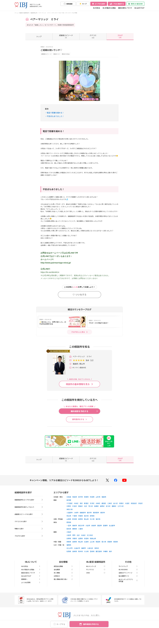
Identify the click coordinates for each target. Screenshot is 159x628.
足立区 (108, 506)
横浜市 (102, 512)
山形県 (98, 497)
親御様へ (24, 579)
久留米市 (77, 548)
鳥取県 (69, 541)
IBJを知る (96, 8)
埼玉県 (69, 516)
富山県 (86, 519)
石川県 (92, 519)
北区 (85, 506)
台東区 (98, 503)
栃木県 (86, 516)
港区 (81, 503)
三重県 (80, 528)
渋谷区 (140, 503)
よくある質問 (25, 582)
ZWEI (88, 572)
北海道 (69, 497)
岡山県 (80, 541)
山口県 (92, 541)
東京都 (69, 500)
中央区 (76, 503)
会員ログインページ (125, 572)
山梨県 (69, 519)
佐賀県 (69, 551)
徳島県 (98, 541)
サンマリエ (90, 569)
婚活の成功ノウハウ (125, 8)
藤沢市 (89, 512)
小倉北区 (90, 548)
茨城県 (80, 516)
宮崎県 (92, 551)
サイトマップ (123, 566)
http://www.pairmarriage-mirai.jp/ (56, 263)
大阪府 (69, 532)
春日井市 (81, 525)
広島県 (86, 541)
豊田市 (99, 525)
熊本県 (80, 551)
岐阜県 (69, 528)
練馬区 (102, 506)
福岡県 (69, 545)
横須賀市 (96, 512)
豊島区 (80, 506)
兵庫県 (69, 538)
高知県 (115, 541)
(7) (66, 36)
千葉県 (74, 516)
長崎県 (74, 551)
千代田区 (70, 503)
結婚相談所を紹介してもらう (24, 507)
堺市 (73, 535)
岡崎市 (74, 525)
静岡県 (74, 528)
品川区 (115, 503)
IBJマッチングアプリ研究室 (126, 580)
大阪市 (69, 535)
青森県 (74, 497)
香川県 (104, 541)
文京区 (92, 503)
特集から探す (19, 529)
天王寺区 (90, 535)
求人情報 (57, 572)
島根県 (74, 541)
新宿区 (86, 503)
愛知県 (69, 522)
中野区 (69, 506)
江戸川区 (121, 506)
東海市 (93, 525)
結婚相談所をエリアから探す (24, 500)
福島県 (104, 497)
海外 (110, 551)
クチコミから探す (21, 521)
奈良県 (86, 538)
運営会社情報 (58, 566)
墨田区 (104, 503)
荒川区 (90, 506)
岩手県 (80, 497)
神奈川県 (70, 509)
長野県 (80, 519)
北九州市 (70, 548)
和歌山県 (93, 538)
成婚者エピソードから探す (24, 514)
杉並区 (74, 506)
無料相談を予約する (91, 624)
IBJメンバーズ (91, 566)
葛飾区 (114, 506)
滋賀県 (80, 538)
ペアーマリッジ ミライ (44, 13)
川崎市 (76, 512)
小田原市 (70, 512)
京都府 (74, 538)
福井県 (98, 519)
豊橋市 (105, 525)
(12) (93, 36)
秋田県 (92, 497)
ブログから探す (20, 536)
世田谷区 (134, 503)
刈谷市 (88, 525)
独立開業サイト (124, 576)
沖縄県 (105, 551)
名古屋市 (112, 525)
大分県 (86, 551)
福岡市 (83, 548)
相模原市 (83, 512)
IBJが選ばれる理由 (109, 8)
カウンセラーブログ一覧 (58, 13)
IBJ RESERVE (123, 569)
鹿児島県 (99, 551)
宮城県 (86, 497)
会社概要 (57, 569)
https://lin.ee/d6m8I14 (50, 272)
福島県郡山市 (34, 13)
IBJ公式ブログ (139, 8)
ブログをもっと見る (78, 332)
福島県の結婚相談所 (24, 13)
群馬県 (92, 516)
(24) (120, 36)
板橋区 (96, 506)
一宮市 (69, 525)
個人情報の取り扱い (60, 579)
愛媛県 (109, 541)
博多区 (96, 548)
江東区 (109, 503)
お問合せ (57, 576)
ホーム (16, 13)
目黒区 (121, 503)
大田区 (127, 503)
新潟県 (74, 519)
